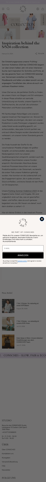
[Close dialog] (42, 219)
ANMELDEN (23, 255)
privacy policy (22, 261)
